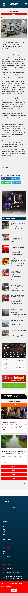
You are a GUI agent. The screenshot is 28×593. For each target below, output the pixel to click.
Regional (5, 534)
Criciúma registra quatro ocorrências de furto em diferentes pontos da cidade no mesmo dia (18, 247)
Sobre (4, 551)
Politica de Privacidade (8, 559)
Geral (4, 529)
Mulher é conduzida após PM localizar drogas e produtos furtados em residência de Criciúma (18, 285)
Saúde (14, 14)
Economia (5, 524)
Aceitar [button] (14, 590)
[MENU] (4, 4)
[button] (26, 4)
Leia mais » (4, 429)
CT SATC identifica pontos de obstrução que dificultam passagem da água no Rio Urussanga (14, 451)
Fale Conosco (6, 556)
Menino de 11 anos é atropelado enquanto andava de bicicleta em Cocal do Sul (18, 260)
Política (5, 531)
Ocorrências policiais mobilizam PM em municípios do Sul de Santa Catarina (18, 296)
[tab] (14, 405)
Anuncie (5, 553)
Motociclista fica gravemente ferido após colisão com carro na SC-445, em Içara (18, 223)
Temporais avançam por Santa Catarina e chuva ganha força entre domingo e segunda (18, 311)
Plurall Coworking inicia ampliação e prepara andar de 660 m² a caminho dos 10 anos (14, 422)
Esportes (5, 526)
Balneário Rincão (7, 539)
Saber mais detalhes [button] (6, 586)
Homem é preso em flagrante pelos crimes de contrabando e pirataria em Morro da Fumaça (18, 332)
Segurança (5, 521)
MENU (4, 5)
